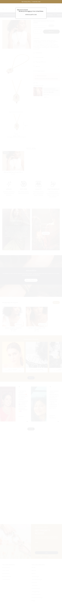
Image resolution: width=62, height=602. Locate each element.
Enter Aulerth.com (31, 14)
